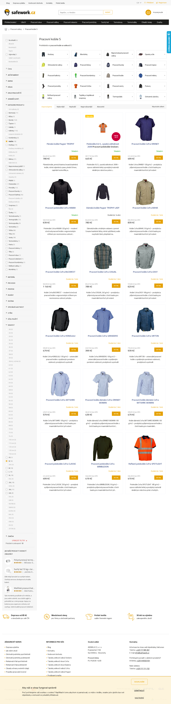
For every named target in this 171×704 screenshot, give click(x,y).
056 (11, 521)
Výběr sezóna (14, 58)
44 (10, 379)
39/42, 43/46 (14, 361)
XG (10, 525)
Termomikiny (14, 241)
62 (10, 415)
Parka (11, 244)
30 (10, 329)
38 (10, 354)
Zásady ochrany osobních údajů (17, 668)
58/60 (12, 507)
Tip (10, 51)
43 (10, 375)
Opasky (12, 177)
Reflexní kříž (14, 202)
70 (10, 429)
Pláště (12, 180)
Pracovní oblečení (16, 259)
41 (10, 368)
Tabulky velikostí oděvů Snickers (60, 657)
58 (10, 407)
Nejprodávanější (86, 106)
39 (10, 358)
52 (10, 397)
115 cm (12, 443)
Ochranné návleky (16, 173)
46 (10, 386)
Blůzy (11, 116)
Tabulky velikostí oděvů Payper (59, 672)
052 (11, 518)
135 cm (12, 450)
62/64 (12, 511)
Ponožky (13, 187)
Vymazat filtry (18, 540)
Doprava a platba (19, 3)
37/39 (12, 528)
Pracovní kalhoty (16, 195)
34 (10, 340)
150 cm (12, 454)
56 (10, 404)
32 (10, 333)
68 (10, 425)
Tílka (11, 251)
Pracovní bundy (15, 191)
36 (10, 347)
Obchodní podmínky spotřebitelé (18, 654)
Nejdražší (72, 106)
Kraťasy (13, 145)
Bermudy (13, 113)
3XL (11, 489)
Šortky (12, 212)
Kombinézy (13, 138)
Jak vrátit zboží (11, 650)
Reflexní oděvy (15, 266)
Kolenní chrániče (15, 134)
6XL (11, 514)
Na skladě (13, 40)
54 (10, 400)
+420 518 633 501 (143, 660)
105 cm (12, 439)
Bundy (13, 120)
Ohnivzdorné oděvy (16, 170)
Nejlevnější (61, 106)
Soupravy (13, 205)
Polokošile (14, 184)
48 (10, 390)
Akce (11, 44)
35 (10, 343)
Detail (73, 157)
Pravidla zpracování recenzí (16, 672)
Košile (12, 141)
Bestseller (13, 61)
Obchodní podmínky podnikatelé (18, 657)
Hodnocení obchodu (35, 3)
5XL (11, 496)
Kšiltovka (13, 152)
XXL (11, 479)
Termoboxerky (15, 216)
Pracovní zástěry (15, 198)
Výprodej (12, 54)
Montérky (13, 269)
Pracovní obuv (14, 255)
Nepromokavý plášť (16, 166)
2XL (11, 482)
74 (10, 436)
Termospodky (14, 223)
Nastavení (139, 698)
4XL (11, 493)
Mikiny (12, 159)
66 (10, 422)
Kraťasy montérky (16, 148)
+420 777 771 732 (142, 668)
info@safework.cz (142, 652)
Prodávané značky (54, 675)
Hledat (107, 12)
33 (10, 336)
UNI (11, 500)
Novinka (12, 47)
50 (10, 393)
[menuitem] (10, 22)
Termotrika (13, 227)
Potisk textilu (60, 3)
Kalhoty (13, 130)
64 (10, 418)
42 (10, 372)
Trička (12, 230)
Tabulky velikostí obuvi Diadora (59, 664)
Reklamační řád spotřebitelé (16, 661)
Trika (11, 234)
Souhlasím (139, 682)
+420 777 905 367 (142, 650)
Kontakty (49, 3)
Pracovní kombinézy (17, 262)
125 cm (12, 447)
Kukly (11, 155)
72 (10, 432)
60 (10, 411)
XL (11, 475)
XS (10, 457)
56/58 (12, 504)
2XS (11, 464)
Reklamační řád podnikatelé (16, 664)
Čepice (12, 123)
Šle (11, 209)
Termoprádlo (14, 219)
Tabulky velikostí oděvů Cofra (59, 668)
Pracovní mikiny (15, 248)
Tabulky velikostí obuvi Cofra (58, 661)
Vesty (12, 237)
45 (10, 382)
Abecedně (100, 106)
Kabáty (12, 127)
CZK (138, 2)
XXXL (11, 486)
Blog (8, 3)
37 (10, 351)
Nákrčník (12, 163)
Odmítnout (139, 691)
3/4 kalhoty (13, 109)
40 (10, 365)
